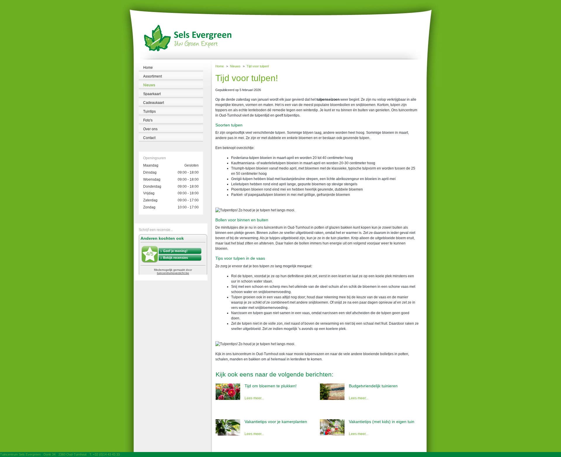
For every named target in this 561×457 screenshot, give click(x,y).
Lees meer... (254, 398)
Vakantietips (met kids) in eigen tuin (381, 421)
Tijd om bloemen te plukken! (271, 386)
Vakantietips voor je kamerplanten (276, 421)
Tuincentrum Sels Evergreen (20, 454)
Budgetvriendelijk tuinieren (373, 386)
